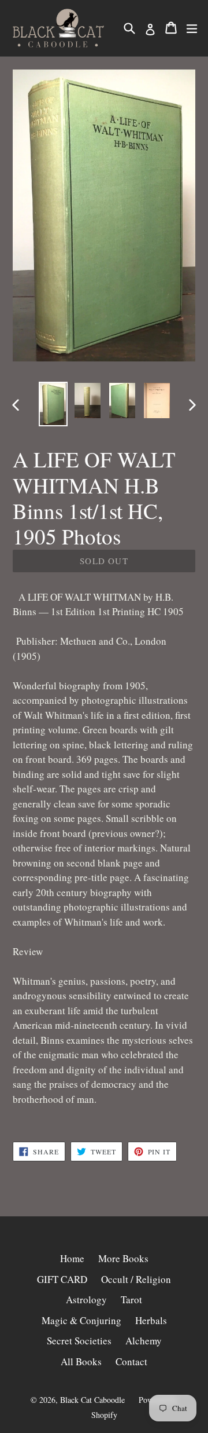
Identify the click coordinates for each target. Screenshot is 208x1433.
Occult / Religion (136, 1279)
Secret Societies (79, 1340)
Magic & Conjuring (81, 1320)
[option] (53, 404)
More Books (123, 1258)
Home (72, 1258)
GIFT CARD (62, 1279)
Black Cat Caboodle (92, 1399)
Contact (131, 1361)
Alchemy (143, 1340)
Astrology (86, 1299)
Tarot (131, 1299)
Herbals (151, 1320)
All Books (81, 1361)
